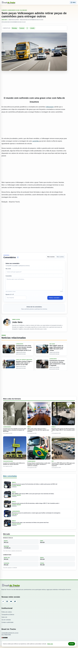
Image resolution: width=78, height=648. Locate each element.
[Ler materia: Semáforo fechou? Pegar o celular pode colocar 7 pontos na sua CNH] (9, 364)
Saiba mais (50, 643)
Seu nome (8, 268)
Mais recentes (51, 256)
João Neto (4, 19)
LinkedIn (32, 28)
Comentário (9, 275)
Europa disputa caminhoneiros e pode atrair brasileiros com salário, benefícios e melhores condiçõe (38, 464)
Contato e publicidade (7, 622)
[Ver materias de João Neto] (7, 324)
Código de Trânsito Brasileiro (24, 359)
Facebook (22, 28)
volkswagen (23, 10)
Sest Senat (52, 343)
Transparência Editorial (8, 614)
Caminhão (4, 10)
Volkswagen (50, 107)
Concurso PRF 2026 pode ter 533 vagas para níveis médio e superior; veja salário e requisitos (63, 464)
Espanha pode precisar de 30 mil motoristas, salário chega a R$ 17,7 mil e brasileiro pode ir (63, 430)
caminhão (35, 141)
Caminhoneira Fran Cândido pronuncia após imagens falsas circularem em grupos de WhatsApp (14, 430)
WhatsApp (14, 28)
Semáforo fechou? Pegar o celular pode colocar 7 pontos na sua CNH (24, 363)
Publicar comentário (55, 298)
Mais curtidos (60, 256)
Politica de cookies (7, 612)
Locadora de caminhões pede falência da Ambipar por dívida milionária (14, 463)
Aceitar (72, 643)
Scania (18, 10)
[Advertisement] (34, 83)
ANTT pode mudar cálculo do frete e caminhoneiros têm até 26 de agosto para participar (38, 430)
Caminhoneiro (11, 10)
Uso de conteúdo (6, 619)
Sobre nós (4, 617)
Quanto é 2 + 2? (10, 294)
